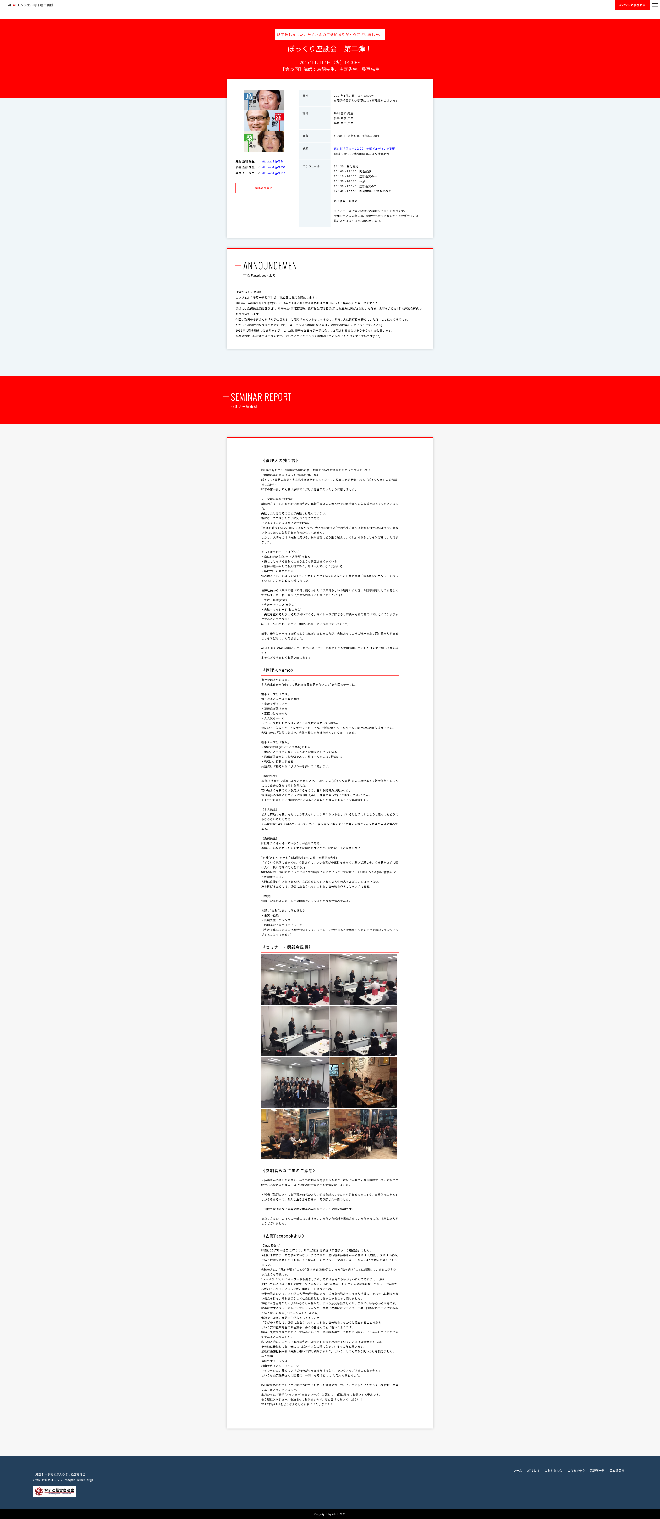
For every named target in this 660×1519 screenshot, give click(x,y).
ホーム (517, 1470)
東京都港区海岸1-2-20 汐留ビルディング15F (364, 148)
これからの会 (553, 1470)
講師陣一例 (597, 1470)
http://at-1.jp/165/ (273, 167)
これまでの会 (576, 1470)
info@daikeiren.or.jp (78, 1480)
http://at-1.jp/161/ (273, 173)
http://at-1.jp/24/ (272, 161)
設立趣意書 (617, 1470)
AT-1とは (533, 1470)
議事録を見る (264, 188)
